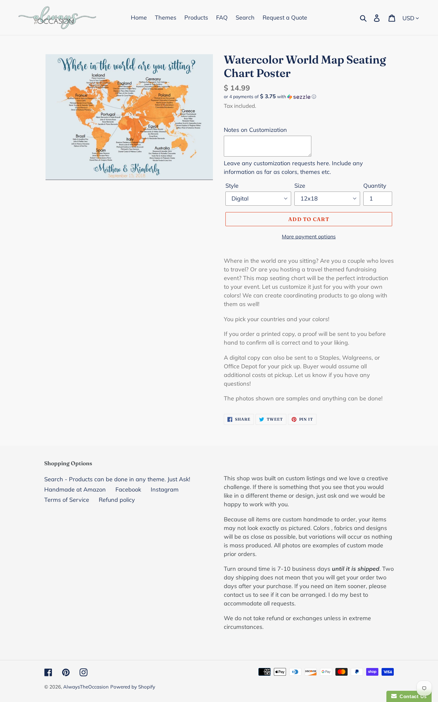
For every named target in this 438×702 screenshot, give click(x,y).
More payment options (309, 236)
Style (232, 185)
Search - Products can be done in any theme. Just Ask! (117, 479)
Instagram (165, 489)
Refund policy (117, 499)
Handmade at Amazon (75, 489)
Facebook (128, 489)
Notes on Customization (255, 129)
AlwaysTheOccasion (86, 687)
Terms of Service (66, 499)
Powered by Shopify (132, 687)
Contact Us (412, 696)
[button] (309, 96)
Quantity (374, 185)
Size (299, 185)
